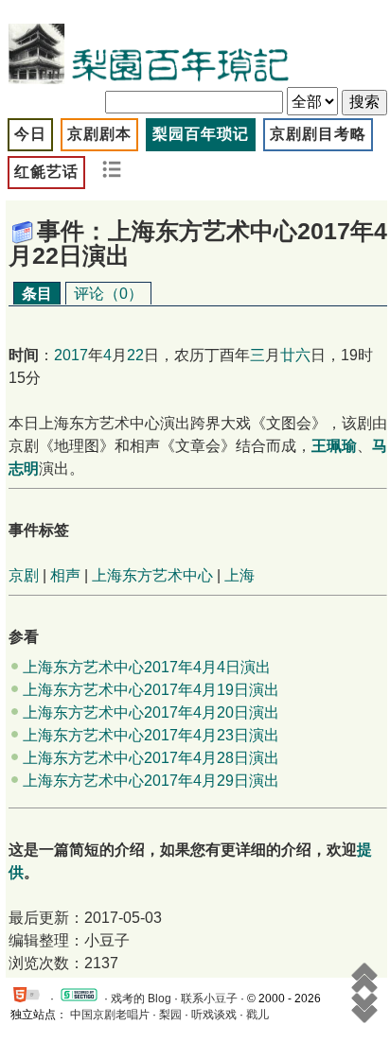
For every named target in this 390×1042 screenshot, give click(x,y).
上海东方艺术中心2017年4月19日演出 (151, 690)
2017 (71, 355)
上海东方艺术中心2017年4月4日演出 (147, 667)
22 (135, 355)
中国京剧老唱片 (110, 1014)
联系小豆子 (209, 998)
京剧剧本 (99, 134)
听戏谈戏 (214, 1014)
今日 (30, 134)
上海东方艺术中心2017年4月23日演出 (151, 735)
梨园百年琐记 (200, 134)
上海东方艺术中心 (152, 575)
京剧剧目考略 (318, 134)
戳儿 (257, 1014)
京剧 (24, 575)
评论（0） (108, 294)
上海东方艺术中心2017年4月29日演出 (151, 781)
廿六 (295, 355)
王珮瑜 (334, 446)
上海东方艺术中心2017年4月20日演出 (151, 712)
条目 (37, 294)
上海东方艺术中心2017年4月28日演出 (151, 758)
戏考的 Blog (141, 998)
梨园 (170, 1014)
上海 (239, 575)
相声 (65, 575)
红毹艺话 (46, 172)
